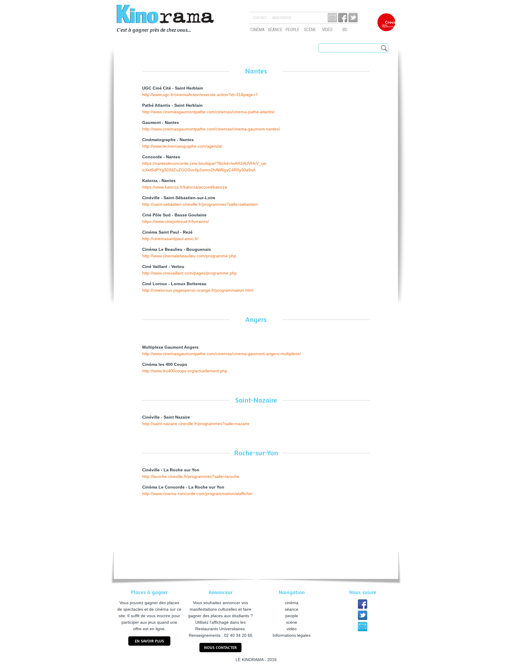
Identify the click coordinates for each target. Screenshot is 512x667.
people (292, 29)
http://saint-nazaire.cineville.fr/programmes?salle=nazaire (195, 423)
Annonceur (281, 18)
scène (310, 29)
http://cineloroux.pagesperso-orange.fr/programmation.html (197, 290)
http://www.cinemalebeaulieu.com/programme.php (189, 255)
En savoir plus (149, 640)
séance (275, 29)
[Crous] (386, 22)
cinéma (257, 29)
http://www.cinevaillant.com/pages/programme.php (189, 273)
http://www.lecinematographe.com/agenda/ (182, 146)
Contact (260, 18)
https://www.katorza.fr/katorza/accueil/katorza (184, 187)
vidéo (327, 29)
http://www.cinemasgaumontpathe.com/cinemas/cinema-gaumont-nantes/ (211, 129)
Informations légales (292, 635)
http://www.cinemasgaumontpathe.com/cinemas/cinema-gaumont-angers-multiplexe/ (221, 353)
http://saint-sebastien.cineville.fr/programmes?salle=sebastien (200, 204)
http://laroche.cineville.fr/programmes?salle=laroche (190, 476)
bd (345, 29)
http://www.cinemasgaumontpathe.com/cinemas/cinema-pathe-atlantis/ (208, 111)
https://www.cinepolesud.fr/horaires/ (175, 221)
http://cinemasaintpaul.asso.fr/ (170, 238)
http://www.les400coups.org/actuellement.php (184, 370)
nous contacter (220, 647)
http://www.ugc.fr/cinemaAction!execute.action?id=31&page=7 (200, 94)
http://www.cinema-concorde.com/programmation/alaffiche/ (197, 493)
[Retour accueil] (173, 15)
